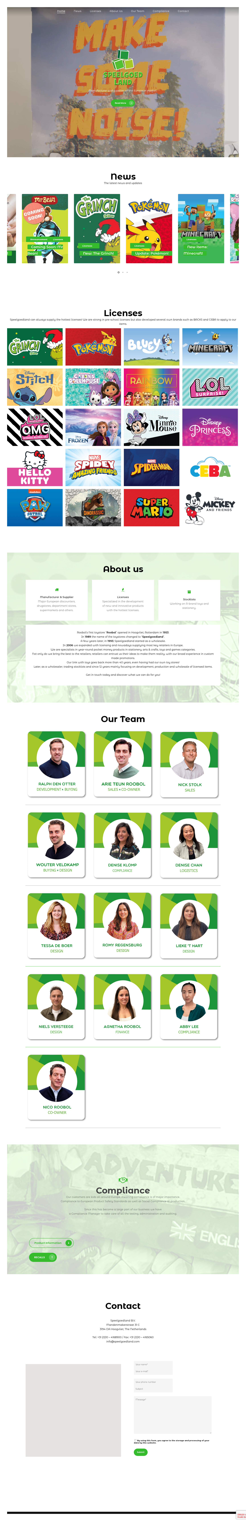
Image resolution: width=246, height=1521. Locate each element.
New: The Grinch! (98, 253)
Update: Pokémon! (152, 253)
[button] (123, 103)
